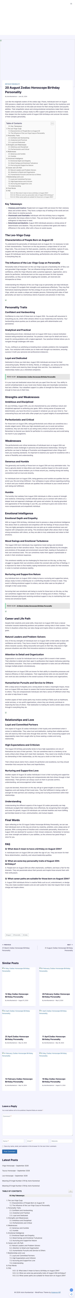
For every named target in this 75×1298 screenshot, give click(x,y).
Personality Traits (14, 135)
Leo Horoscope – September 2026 (15, 1176)
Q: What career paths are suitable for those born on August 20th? (33, 197)
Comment (7, 1116)
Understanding (16, 186)
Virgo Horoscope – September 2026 (15, 1166)
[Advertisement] (37, 21)
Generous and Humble (18, 154)
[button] (51, 123)
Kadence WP (56, 1292)
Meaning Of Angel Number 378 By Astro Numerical (21, 1186)
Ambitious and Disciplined (19, 147)
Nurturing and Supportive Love (21, 184)
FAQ (9, 191)
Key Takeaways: (16, 126)
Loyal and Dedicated (18, 142)
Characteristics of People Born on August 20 (25, 131)
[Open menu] (71, 3)
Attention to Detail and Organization (23, 172)
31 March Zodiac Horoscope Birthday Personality (16, 947)
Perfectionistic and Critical (20, 149)
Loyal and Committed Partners (20, 179)
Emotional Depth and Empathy (21, 161)
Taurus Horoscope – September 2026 (16, 1171)
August (8, 935)
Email (29, 1141)
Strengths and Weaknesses (17, 145)
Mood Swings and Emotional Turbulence (24, 163)
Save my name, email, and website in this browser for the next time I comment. (30, 1146)
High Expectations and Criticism (21, 181)
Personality (17, 935)
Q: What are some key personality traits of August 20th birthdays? (34, 195)
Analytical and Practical (19, 140)
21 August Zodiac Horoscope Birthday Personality (59, 947)
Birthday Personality (12, 84)
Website (55, 1141)
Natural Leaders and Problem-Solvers (23, 170)
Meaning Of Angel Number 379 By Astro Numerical (21, 1181)
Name (6, 1141)
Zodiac (25, 935)
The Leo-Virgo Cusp (14, 129)
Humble (13, 156)
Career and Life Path (15, 168)
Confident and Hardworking (20, 138)
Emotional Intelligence (15, 158)
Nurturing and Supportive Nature (22, 165)
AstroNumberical (12, 96)
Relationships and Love (15, 177)
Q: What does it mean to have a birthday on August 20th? (31, 193)
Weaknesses (12, 151)
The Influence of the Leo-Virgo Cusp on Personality (28, 133)
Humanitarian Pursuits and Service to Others (26, 174)
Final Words (12, 188)
